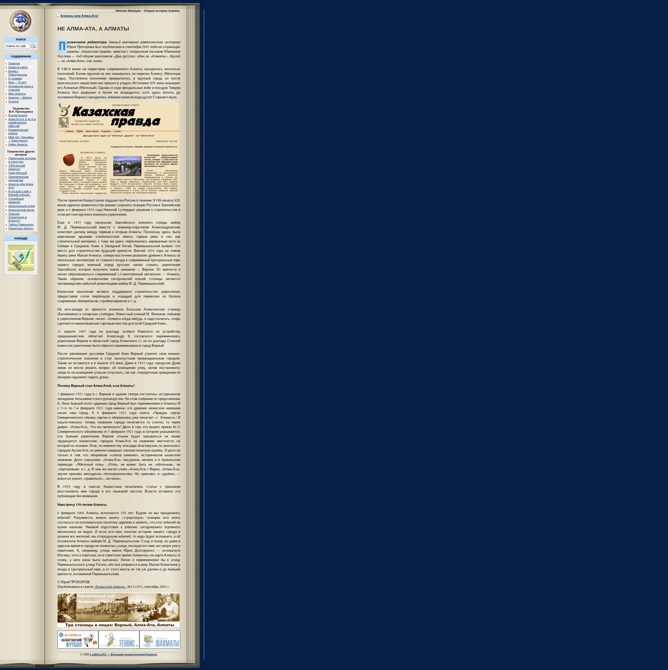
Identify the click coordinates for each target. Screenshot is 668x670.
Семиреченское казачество (18, 178)
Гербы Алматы (18, 144)
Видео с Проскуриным (17, 73)
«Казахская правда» (110, 586)
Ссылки (13, 101)
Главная (14, 63)
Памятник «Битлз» (21, 228)
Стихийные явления (16, 200)
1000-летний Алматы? (16, 167)
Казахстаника (17, 115)
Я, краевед (15, 78)
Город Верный (17, 173)
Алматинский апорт (21, 206)
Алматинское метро (21, 210)
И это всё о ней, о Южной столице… (19, 193)
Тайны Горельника (21, 224)
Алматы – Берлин (20, 97)
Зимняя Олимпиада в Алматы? (17, 217)
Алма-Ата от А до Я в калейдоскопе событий (22, 123)
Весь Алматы (17, 93)
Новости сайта (18, 67)
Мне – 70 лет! (17, 82)
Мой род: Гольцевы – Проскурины (21, 139)
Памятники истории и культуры (22, 160)
